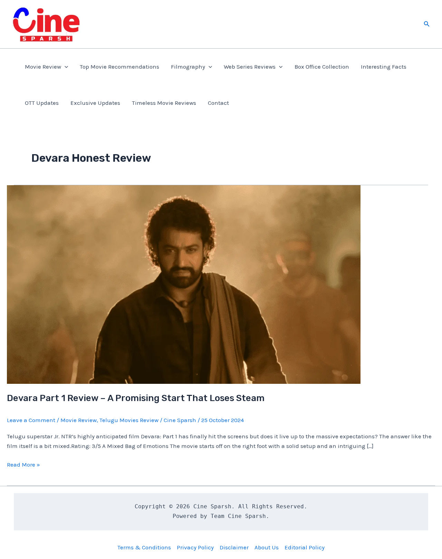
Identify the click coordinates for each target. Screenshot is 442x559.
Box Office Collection (322, 66)
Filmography (188, 66)
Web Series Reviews (250, 66)
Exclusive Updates (95, 102)
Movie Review (43, 66)
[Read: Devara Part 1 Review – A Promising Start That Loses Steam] (184, 283)
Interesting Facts (383, 66)
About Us (266, 547)
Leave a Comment (31, 420)
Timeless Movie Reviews (164, 102)
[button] (427, 24)
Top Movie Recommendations (119, 66)
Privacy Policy (195, 547)
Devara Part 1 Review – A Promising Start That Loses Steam (136, 398)
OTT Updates (42, 102)
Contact (218, 102)
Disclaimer (234, 547)
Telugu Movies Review (128, 420)
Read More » (23, 465)
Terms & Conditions (144, 547)
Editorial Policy (305, 547)
